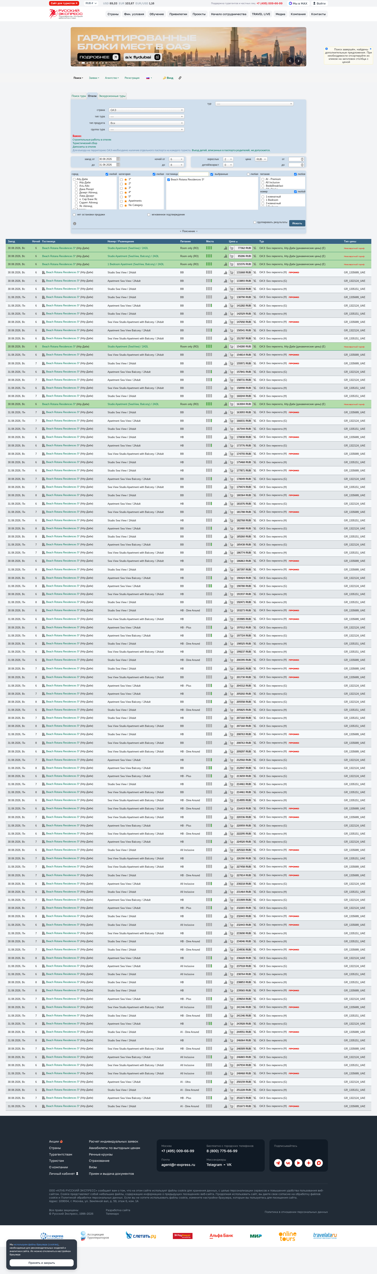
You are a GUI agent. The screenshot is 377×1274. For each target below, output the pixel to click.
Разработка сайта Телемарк (118, 1211)
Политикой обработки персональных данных (92, 1197)
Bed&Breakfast (274, 185)
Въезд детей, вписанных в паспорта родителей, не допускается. (231, 150)
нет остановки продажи (90, 214)
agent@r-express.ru (178, 1164)
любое (301, 174)
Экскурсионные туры (112, 95)
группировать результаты (272, 222)
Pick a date (118, 159)
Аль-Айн (84, 185)
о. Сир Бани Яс (88, 199)
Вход (170, 77)
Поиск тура (79, 95)
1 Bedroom (271, 199)
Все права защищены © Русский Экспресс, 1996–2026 (71, 1211)
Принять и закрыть (41, 1262)
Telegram (214, 1164)
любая (160, 174)
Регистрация (132, 77)
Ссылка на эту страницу (180, 78)
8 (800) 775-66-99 (222, 1151)
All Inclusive (272, 182)
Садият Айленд (88, 202)
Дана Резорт (86, 189)
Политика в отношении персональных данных (296, 1211)
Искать (297, 223)
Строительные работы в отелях (92, 139)
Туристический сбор (85, 143)
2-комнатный (273, 203)
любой (113, 174)
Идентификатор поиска (75, 224)
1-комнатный (273, 196)
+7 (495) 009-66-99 (270, 3)
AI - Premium (273, 179)
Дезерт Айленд (88, 192)
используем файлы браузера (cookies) (36, 1244)
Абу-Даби (82, 179)
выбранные (221, 174)
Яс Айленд (85, 206)
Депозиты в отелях (84, 146)
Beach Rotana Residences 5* (187, 179)
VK (229, 1164)
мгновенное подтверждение (168, 214)
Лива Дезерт (86, 195)
